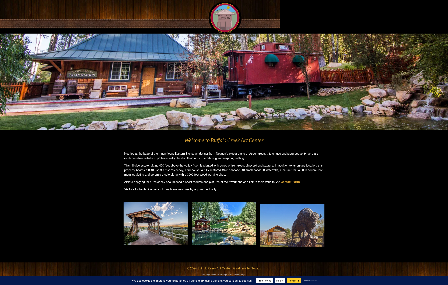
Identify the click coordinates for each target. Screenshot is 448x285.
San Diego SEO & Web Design (214, 274)
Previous (4, 81)
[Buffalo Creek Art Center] (224, 17)
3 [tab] (224, 128)
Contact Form (290, 182)
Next (444, 81)
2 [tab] (220, 128)
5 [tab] (232, 128)
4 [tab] (228, 128)
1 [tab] (215, 128)
